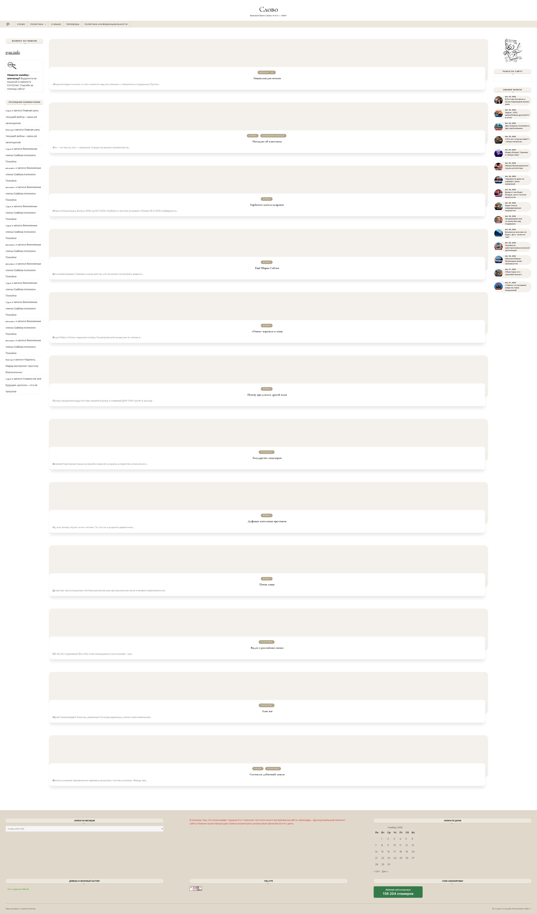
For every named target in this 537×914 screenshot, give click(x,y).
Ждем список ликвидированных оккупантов (513, 208)
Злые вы (267, 711)
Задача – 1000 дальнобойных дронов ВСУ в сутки (517, 115)
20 (413, 851)
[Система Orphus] (12, 68)
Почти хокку (267, 584)
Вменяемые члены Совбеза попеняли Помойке (21, 155)
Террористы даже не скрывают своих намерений (514, 181)
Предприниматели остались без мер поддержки (513, 221)
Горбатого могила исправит (267, 205)
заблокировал (398, 893)
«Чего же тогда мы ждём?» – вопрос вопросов (517, 140)
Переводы (72, 24)
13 (413, 845)
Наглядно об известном (267, 141)
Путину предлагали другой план (267, 394)
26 (407, 858)
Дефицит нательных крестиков (267, 521)
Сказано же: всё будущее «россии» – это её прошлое (23, 385)
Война (252, 136)
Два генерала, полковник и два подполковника (517, 127)
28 (376, 864)
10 (395, 845)
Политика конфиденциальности (106, 24)
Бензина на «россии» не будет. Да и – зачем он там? (516, 234)
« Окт (377, 871)
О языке (56, 24)
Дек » (385, 871)
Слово (268, 9)
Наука (257, 769)
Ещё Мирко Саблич (267, 268)
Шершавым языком (273, 136)
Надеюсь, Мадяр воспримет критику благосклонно (22, 366)
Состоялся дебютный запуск (267, 774)
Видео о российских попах (267, 648)
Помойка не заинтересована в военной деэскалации (517, 247)
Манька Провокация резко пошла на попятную (516, 167)
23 (388, 858)
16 (388, 851)
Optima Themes (28, 909)
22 (382, 858)
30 (388, 864)
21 (376, 858)
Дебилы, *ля (267, 72)
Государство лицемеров (267, 458)
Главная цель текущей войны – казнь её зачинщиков (22, 117)
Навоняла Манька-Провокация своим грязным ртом (513, 261)
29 (382, 864)
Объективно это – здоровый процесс (513, 273)
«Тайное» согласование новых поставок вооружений (515, 287)
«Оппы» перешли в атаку (267, 331)
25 (401, 858)
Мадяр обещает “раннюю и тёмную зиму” (516, 153)
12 (407, 845)
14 (376, 851)
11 (400, 845)
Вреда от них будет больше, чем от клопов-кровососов (516, 194)
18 (401, 851)
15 (382, 851)
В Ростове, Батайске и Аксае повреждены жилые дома (517, 101)
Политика (36, 24)
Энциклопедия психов (267, 78)
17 (395, 851)
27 (413, 858)
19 (407, 851)
